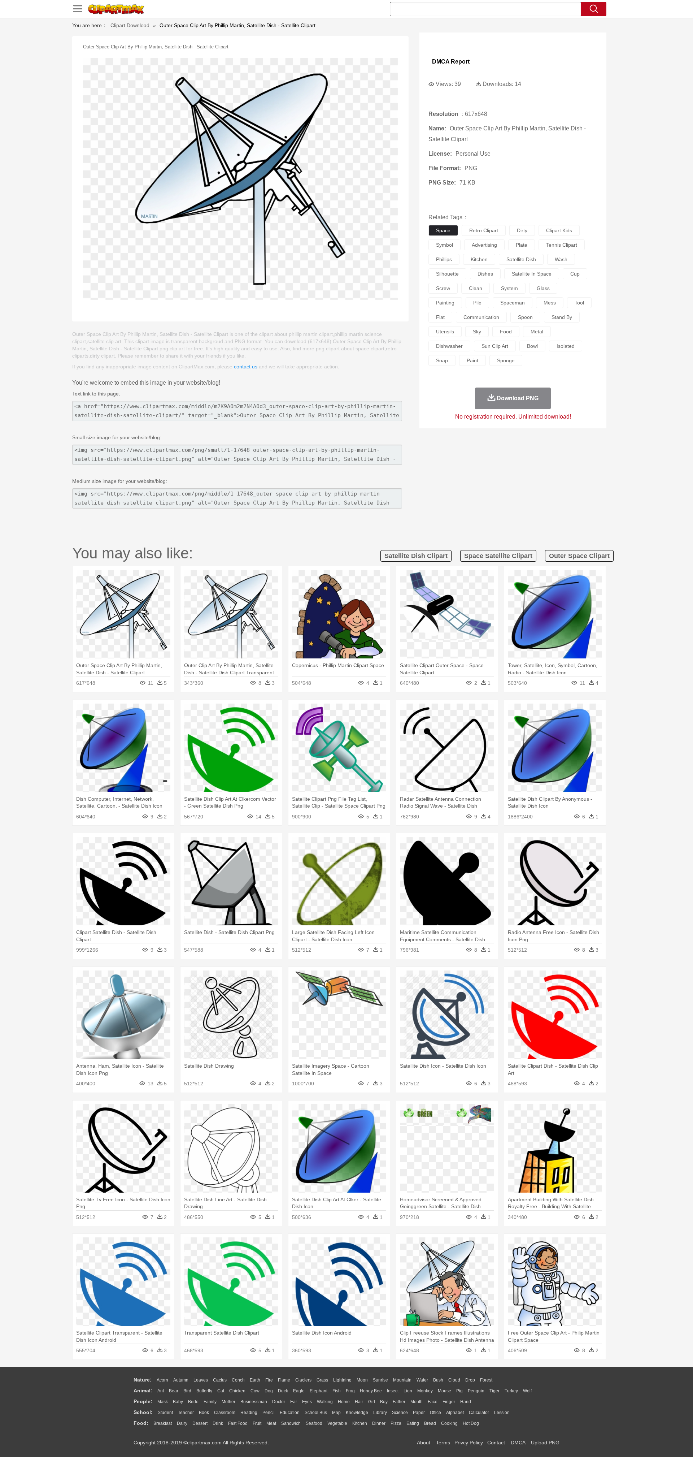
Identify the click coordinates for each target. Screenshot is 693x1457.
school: (143, 1412)
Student (165, 1412)
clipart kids (559, 230)
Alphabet (455, 1412)
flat (440, 317)
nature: (143, 1380)
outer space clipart (579, 555)
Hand (465, 1401)
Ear (293, 1401)
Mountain (402, 1380)
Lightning (342, 1380)
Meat (271, 1423)
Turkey (511, 1390)
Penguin (476, 1390)
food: (141, 1423)
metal (537, 331)
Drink (218, 1423)
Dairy (182, 1423)
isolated (566, 346)
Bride (193, 1401)
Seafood (314, 1423)
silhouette (447, 274)
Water (422, 1380)
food (506, 331)
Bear (173, 1390)
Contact (496, 1442)
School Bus (316, 1412)
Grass (322, 1380)
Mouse (444, 1390)
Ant (160, 1390)
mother (228, 1401)
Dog (269, 1390)
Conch (238, 1380)
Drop (470, 1380)
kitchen (479, 259)
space (443, 230)
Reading (248, 1412)
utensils (445, 331)
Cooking (449, 1423)
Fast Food (238, 1423)
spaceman (512, 303)
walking (325, 1401)
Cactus (220, 1380)
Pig (459, 1390)
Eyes (307, 1401)
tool (579, 303)
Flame (284, 1380)
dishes (485, 274)
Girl (371, 1401)
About (423, 1442)
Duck (283, 1390)
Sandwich (291, 1423)
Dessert (200, 1423)
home (344, 1401)
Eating (412, 1423)
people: (143, 1401)
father (399, 1401)
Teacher (186, 1412)
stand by (562, 317)
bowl (532, 346)
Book (204, 1412)
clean (475, 288)
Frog (350, 1390)
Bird (187, 1390)
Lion (408, 1390)
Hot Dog (471, 1423)
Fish (336, 1390)
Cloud (454, 1380)
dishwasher (449, 346)
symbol (444, 245)
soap (442, 360)
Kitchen (359, 1423)
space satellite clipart (498, 555)
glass (543, 288)
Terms (443, 1442)
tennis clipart (561, 245)
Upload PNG (545, 1442)
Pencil (268, 1412)
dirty (522, 230)
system (509, 288)
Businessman (253, 1401)
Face (432, 1401)
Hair (359, 1401)
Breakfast (162, 1423)
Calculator (479, 1412)
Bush (438, 1380)
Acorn (162, 1380)
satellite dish (521, 259)
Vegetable (337, 1423)
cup (575, 274)
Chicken (237, 1390)
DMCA (518, 1442)
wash (561, 259)
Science (400, 1412)
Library (380, 1412)
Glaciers (303, 1380)
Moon (362, 1380)
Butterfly (204, 1390)
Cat (220, 1390)
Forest (486, 1380)
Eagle (299, 1390)
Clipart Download (129, 25)
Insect (392, 1390)
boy (384, 1401)
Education (290, 1412)
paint (472, 360)
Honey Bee (371, 1390)
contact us (245, 366)
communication (481, 317)
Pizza (396, 1423)
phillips (444, 259)
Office (435, 1412)
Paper (419, 1412)
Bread (430, 1423)
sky (477, 331)
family (210, 1401)
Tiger (494, 1390)
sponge (506, 360)
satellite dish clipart (416, 555)
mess (550, 303)
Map (336, 1412)
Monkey (425, 1390)
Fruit (257, 1423)
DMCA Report (451, 62)
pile (477, 303)
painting (445, 303)
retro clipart (483, 230)
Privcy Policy (468, 1442)
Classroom (224, 1412)
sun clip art (494, 346)
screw (443, 288)
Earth (255, 1380)
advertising (484, 245)
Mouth (416, 1401)
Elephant (318, 1390)
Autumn (180, 1380)
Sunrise (380, 1380)
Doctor (278, 1401)
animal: (143, 1390)
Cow (255, 1390)
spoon (525, 317)
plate (521, 245)
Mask (162, 1401)
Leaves (200, 1380)
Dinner (378, 1423)
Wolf (527, 1390)
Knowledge (357, 1412)
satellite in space (532, 274)
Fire (269, 1380)
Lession (502, 1412)
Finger (449, 1401)
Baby (178, 1401)
